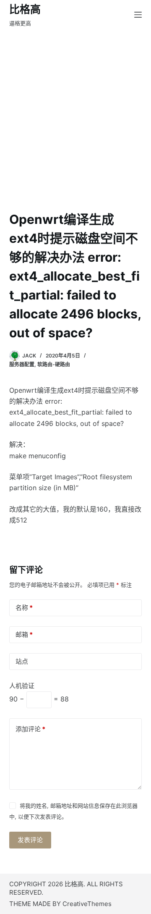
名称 (24, 608)
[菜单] (138, 14)
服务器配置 (21, 364)
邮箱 (24, 634)
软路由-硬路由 (53, 364)
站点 (22, 661)
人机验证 (21, 686)
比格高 (25, 9)
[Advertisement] (75, 109)
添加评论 (30, 729)
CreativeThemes (87, 904)
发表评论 (30, 840)
